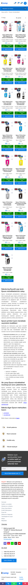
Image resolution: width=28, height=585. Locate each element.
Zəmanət (3, 502)
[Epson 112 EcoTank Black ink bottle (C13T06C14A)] (7, 260)
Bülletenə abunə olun (11, 473)
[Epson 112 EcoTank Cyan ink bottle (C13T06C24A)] (21, 228)
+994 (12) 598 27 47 (9, 556)
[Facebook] (5, 543)
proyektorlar (7, 415)
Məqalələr (4, 520)
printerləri (6, 413)
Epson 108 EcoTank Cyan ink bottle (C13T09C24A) (7, 103)
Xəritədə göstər (8, 539)
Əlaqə (3, 518)
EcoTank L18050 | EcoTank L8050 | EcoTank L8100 (7, 40)
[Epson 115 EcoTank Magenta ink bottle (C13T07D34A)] (7, 161)
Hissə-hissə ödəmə (6, 508)
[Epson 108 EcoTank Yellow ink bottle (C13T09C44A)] (7, 60)
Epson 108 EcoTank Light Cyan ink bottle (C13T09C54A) (20, 36)
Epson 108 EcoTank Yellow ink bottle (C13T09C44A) (7, 70)
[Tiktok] (15, 543)
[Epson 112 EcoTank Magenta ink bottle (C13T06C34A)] (7, 228)
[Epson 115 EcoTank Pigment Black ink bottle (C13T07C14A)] (7, 127)
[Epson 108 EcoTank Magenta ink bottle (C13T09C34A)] (21, 60)
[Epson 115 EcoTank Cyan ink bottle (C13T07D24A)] (21, 127)
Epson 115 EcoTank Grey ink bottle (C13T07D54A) (7, 203)
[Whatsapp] (12, 543)
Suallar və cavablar (6, 504)
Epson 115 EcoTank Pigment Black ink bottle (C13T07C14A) (7, 137)
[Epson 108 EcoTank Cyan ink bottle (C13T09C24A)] (7, 94)
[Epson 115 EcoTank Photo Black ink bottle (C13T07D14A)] (21, 194)
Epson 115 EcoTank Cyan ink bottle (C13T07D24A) (20, 137)
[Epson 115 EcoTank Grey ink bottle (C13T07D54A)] (7, 194)
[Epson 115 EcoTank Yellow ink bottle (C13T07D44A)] (21, 161)
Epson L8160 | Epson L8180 (7, 141)
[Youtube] (19, 543)
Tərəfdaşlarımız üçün (7, 516)
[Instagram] (8, 543)
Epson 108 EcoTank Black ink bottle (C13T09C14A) (21, 103)
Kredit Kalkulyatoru (6, 510)
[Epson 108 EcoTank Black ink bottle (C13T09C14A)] (21, 94)
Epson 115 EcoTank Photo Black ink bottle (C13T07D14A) (20, 203)
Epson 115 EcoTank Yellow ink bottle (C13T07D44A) (20, 170)
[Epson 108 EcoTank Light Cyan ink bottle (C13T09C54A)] (21, 27)
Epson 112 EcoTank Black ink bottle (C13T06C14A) (7, 269)
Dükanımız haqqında (6, 514)
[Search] (25, 8)
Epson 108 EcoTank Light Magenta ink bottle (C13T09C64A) (7, 36)
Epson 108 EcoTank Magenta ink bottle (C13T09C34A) (21, 70)
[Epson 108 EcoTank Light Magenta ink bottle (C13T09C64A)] (7, 27)
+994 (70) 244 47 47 (9, 551)
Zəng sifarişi (8, 560)
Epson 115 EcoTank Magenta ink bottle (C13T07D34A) (7, 170)
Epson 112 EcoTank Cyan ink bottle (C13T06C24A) (20, 237)
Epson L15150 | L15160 (7, 240)
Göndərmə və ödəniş (6, 506)
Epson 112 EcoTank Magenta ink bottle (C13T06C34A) (7, 237)
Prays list (3, 512)
